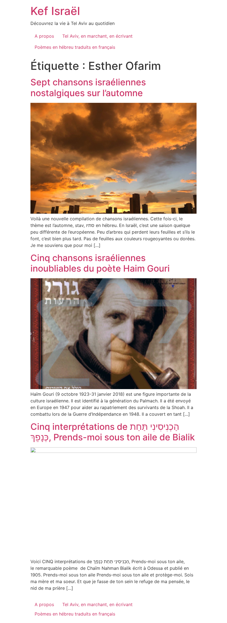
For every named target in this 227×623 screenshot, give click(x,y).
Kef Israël (55, 11)
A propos (44, 36)
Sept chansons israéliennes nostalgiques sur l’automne (88, 87)
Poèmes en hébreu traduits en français (75, 47)
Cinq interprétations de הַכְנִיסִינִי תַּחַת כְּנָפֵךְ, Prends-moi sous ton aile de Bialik (112, 432)
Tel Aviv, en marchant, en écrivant (97, 36)
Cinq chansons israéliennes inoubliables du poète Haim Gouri (100, 263)
